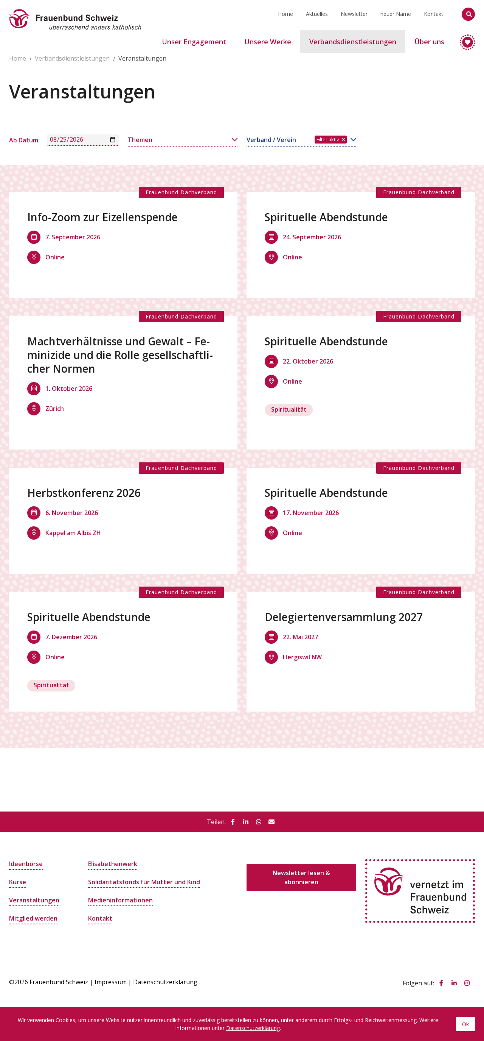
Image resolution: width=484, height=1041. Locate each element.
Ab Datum (23, 140)
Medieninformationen (120, 900)
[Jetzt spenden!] (464, 38)
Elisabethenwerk (112, 864)
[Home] (75, 9)
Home (285, 13)
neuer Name (395, 13)
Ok (465, 1024)
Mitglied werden (33, 918)
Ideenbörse (26, 864)
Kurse (17, 882)
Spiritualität (289, 409)
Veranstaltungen (34, 900)
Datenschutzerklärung (165, 982)
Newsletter (354, 13)
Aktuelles (317, 13)
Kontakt (433, 13)
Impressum (111, 982)
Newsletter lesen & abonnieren (301, 877)
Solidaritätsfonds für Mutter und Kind (144, 882)
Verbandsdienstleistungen (72, 58)
